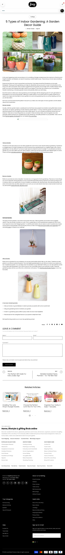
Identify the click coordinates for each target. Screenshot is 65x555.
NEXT (56, 371)
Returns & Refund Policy (38, 510)
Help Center (5, 536)
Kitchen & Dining (7, 505)
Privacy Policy (48, 453)
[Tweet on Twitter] (49, 324)
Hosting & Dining (27, 444)
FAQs (33, 520)
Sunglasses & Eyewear (8, 449)
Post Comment (9, 364)
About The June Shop (50, 458)
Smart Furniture (36, 479)
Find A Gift (49, 465)
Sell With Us (5, 533)
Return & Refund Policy (50, 451)
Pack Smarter (22, 465)
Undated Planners (6, 451)
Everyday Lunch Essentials (30, 449)
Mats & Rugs (35, 491)
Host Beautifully (6, 465)
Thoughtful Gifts (27, 455)
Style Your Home (41, 465)
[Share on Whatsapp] (59, 324)
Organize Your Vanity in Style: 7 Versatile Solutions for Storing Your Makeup (53, 407)
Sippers (4, 458)
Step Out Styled (31, 465)
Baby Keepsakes (27, 458)
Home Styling (26, 453)
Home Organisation (28, 451)
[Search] (62, 10)
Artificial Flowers (36, 494)
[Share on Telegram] (57, 324)
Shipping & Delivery (37, 512)
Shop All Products (49, 460)
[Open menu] (2, 4)
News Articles (35, 505)
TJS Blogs (32, 16)
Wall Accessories (36, 489)
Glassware (4, 446)
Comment (6, 342)
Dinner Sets (5, 460)
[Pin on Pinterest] (52, 324)
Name (4, 335)
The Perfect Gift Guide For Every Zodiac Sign (17, 375)
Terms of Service (48, 455)
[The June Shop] (32, 4)
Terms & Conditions (37, 517)
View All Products (7, 510)
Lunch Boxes (5, 453)
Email (35, 335)
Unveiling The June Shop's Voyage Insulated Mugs (11, 407)
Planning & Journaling (29, 446)
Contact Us (47, 444)
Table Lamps (35, 486)
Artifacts (34, 481)
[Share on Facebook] (47, 324)
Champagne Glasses (7, 444)
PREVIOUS (10, 371)
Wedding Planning (28, 460)
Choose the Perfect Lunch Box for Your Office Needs (32, 407)
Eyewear (5, 507)
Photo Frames (36, 484)
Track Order (47, 446)
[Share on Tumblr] (54, 324)
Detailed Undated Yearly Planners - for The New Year (47, 375)
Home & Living (6, 502)
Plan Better (14, 465)
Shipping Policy (48, 449)
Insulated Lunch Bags (7, 455)
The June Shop (32, 116)
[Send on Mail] (61, 324)
